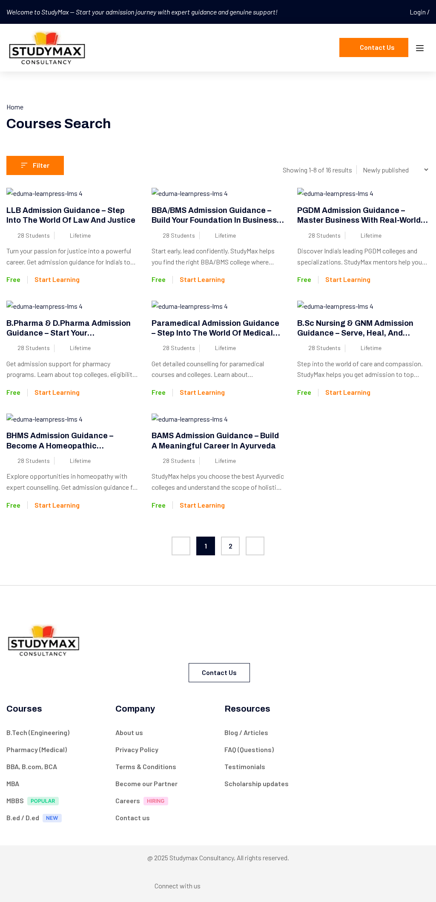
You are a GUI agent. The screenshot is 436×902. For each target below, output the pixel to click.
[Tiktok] (266, 885)
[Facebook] (216, 885)
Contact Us (377, 47)
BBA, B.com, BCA (31, 766)
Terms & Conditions (145, 766)
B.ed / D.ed (22, 817)
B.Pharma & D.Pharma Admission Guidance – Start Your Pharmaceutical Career (68, 333)
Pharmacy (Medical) (36, 749)
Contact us (219, 672)
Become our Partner (146, 783)
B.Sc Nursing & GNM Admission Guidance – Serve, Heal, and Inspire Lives (355, 333)
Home (14, 107)
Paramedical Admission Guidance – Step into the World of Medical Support (215, 333)
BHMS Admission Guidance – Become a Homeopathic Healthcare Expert (59, 445)
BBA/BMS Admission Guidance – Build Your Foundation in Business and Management (214, 220)
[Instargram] (233, 885)
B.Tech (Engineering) (37, 732)
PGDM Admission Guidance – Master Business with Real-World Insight (359, 220)
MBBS (15, 800)
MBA (12, 783)
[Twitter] (249, 884)
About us (129, 732)
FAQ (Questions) (249, 749)
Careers (127, 800)
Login (418, 12)
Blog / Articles (246, 732)
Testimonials (244, 766)
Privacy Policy (136, 749)
